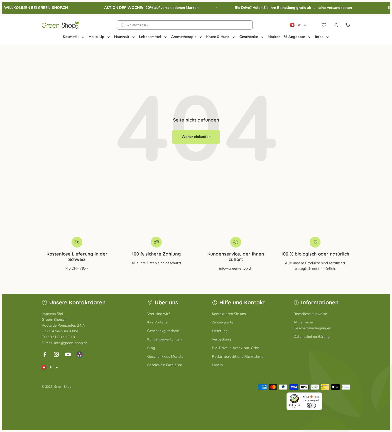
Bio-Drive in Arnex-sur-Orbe (235, 347)
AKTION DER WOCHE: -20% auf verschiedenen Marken (148, 7)
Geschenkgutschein (163, 330)
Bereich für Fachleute (164, 364)
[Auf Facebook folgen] (45, 354)
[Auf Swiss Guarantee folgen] (79, 354)
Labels (217, 364)
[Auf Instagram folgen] (56, 354)
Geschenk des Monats (165, 356)
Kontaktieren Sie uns (229, 313)
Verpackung (221, 339)
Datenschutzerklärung (312, 336)
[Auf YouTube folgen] (68, 354)
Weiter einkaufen (196, 136)
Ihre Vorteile (157, 322)
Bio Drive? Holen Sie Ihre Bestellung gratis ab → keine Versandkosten (290, 7)
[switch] (311, 405)
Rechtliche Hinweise (310, 313)
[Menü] (319, 395)
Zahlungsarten (223, 322)
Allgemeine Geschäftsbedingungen (312, 325)
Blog (151, 347)
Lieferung (220, 330)
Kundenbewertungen (164, 339)
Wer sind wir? (158, 313)
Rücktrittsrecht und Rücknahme (237, 356)
